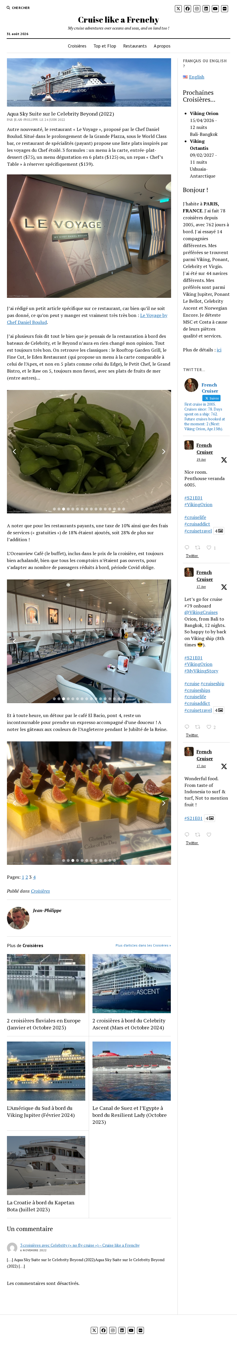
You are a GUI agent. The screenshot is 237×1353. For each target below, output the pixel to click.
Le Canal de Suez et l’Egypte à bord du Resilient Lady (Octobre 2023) (129, 1114)
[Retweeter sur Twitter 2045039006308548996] (199, 835)
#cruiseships (197, 690)
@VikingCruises (201, 612)
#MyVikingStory (201, 671)
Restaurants (135, 46)
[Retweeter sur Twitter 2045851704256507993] (199, 548)
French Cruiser (205, 448)
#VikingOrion (198, 504)
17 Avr (201, 586)
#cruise (191, 683)
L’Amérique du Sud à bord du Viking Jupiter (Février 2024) (41, 1111)
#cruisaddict (197, 524)
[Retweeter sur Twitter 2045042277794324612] (199, 727)
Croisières (77, 46)
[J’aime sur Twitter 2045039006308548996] (210, 835)
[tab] (54, 509)
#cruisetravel (198, 531)
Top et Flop (104, 46)
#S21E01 (193, 498)
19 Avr (201, 459)
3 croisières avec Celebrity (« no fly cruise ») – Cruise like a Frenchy (80, 1245)
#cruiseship (212, 683)
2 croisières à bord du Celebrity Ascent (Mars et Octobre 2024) (128, 1024)
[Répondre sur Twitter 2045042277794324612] (188, 727)
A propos (162, 46)
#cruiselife (195, 517)
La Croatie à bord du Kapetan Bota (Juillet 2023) (40, 1206)
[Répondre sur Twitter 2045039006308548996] (188, 835)
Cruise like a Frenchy (118, 19)
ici (219, 350)
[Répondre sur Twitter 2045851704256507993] (188, 548)
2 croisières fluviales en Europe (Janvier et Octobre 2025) (44, 1024)
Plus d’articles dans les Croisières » (143, 945)
